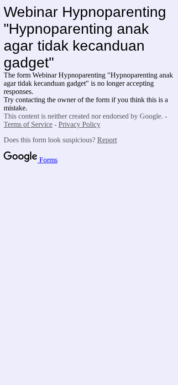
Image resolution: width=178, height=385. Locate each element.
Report (107, 140)
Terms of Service (28, 124)
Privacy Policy (79, 124)
